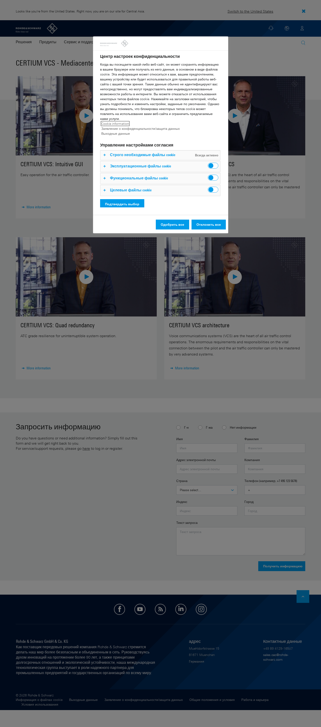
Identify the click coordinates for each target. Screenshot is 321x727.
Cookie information (115, 124)
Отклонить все (208, 224)
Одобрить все (172, 224)
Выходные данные (115, 133)
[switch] (213, 166)
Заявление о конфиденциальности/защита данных (140, 128)
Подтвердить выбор (122, 204)
